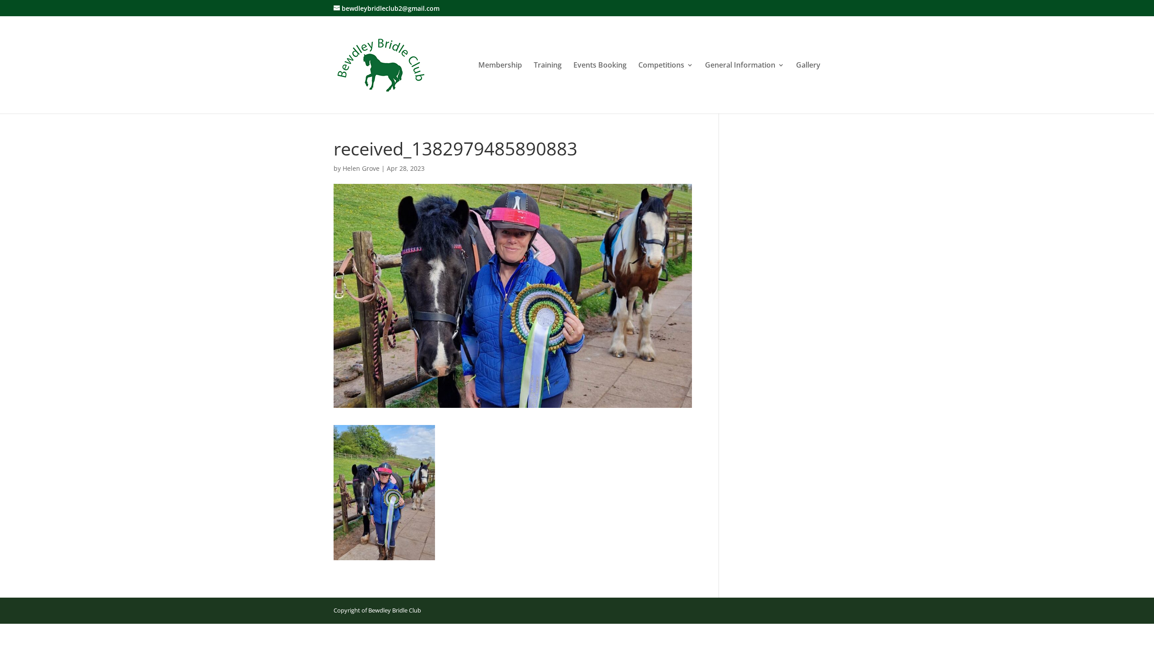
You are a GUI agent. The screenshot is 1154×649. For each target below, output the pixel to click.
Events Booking (600, 66)
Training (548, 66)
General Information (740, 66)
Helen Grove (361, 168)
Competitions (661, 66)
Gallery (808, 66)
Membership (500, 66)
